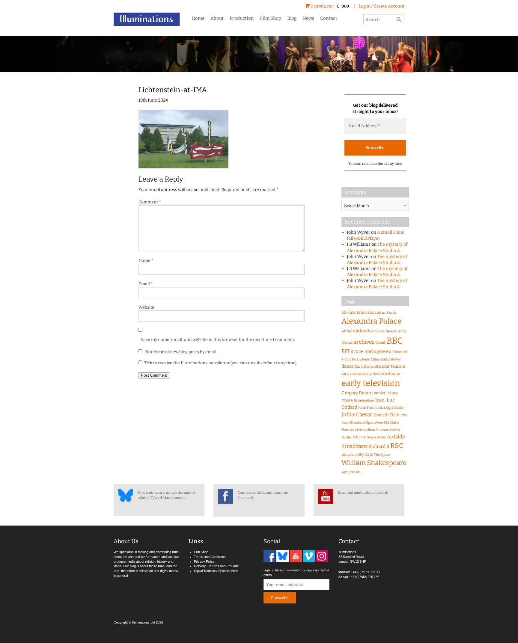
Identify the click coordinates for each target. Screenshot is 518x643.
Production (242, 18)
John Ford (366, 407)
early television (370, 383)
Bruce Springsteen (370, 351)
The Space (382, 454)
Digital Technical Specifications (216, 571)
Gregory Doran (356, 393)
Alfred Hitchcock (355, 331)
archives (363, 342)
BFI (345, 351)
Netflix (346, 437)
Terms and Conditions (210, 557)
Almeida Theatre (384, 331)
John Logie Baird (389, 407)
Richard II (378, 446)
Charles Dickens (357, 359)
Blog (291, 18)
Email (145, 283)
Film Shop (270, 18)
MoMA (395, 430)
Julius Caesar (356, 414)
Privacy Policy (204, 561)
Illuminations (364, 400)
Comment (149, 202)
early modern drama (381, 373)
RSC (396, 446)
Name (145, 260)
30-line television (358, 312)
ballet (380, 342)
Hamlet (379, 393)
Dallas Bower (391, 359)
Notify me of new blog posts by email (180, 351)
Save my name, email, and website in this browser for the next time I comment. (218, 339)
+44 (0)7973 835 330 (366, 572)
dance (347, 366)
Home (198, 18)
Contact (328, 18)
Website (146, 307)
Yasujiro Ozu (350, 472)
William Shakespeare (373, 463)
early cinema (351, 374)
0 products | (329, 6)
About (217, 18)
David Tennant (392, 366)
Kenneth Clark (386, 415)
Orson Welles (376, 437)
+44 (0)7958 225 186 (364, 577)
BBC (394, 341)
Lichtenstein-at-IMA (172, 90)
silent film (349, 455)
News (308, 18)
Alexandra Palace (371, 321)
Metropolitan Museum (372, 430)
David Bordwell (366, 367)
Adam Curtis (386, 313)
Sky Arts (365, 454)
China (375, 359)
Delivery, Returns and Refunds (216, 566)
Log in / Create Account (381, 6)
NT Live (359, 437)
